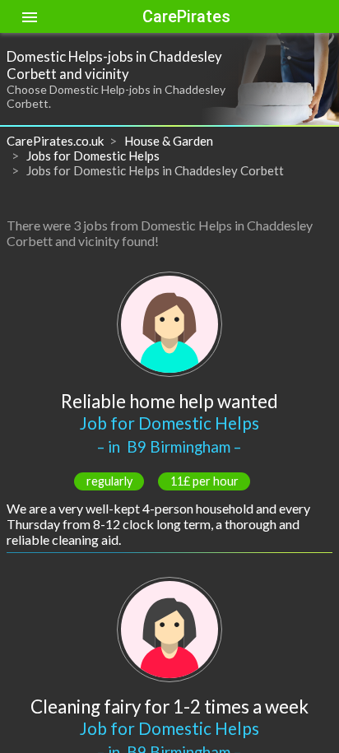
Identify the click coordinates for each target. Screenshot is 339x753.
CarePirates (186, 16)
